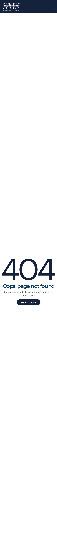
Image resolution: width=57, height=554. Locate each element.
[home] (11, 7)
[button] (52, 7)
